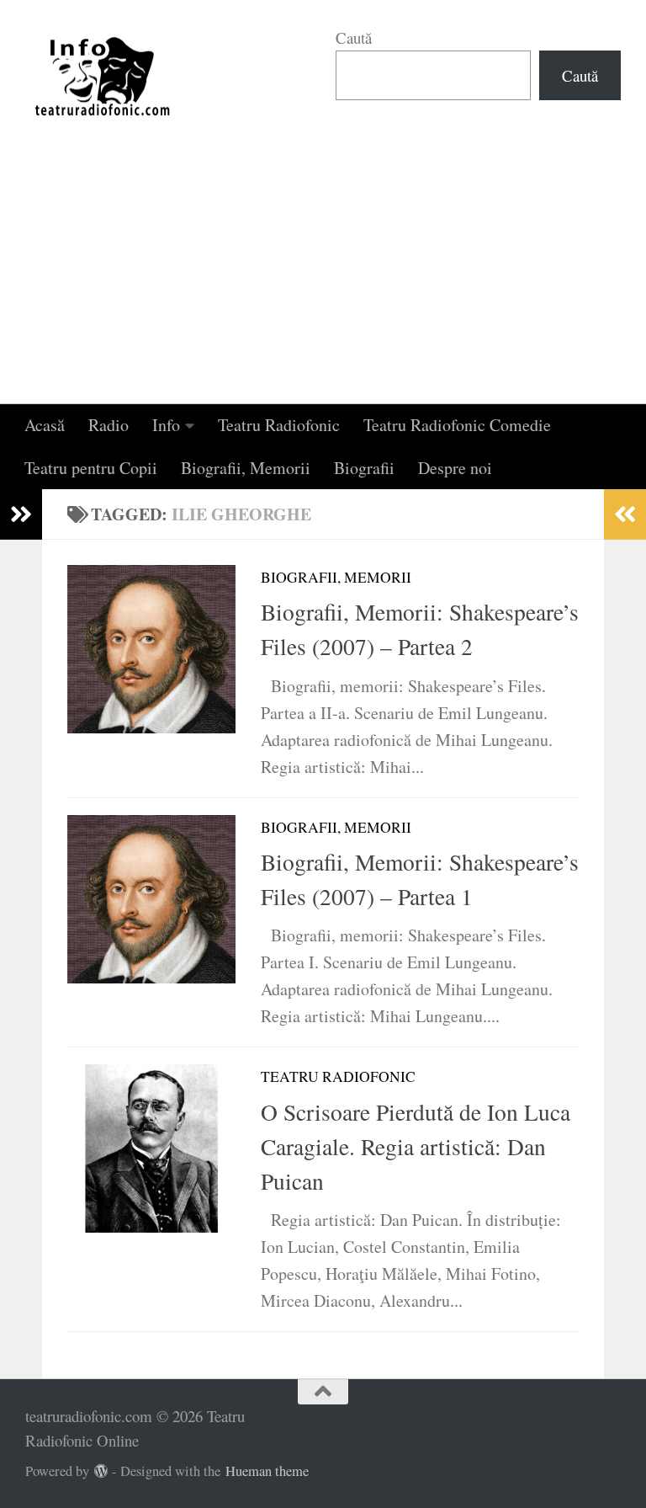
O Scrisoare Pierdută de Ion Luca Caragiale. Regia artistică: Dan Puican (415, 1146)
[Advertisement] (323, 278)
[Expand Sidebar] (21, 514)
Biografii (364, 467)
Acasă (44, 424)
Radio (108, 424)
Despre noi (455, 467)
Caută (354, 37)
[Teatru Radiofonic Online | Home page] (103, 76)
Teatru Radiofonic (279, 424)
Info (166, 424)
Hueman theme (267, 1471)
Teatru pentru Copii (90, 467)
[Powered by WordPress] (101, 1471)
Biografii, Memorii (245, 467)
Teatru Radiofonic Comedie (457, 424)
